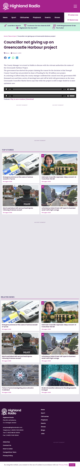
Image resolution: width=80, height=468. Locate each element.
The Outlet (60, 28)
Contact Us (7, 445)
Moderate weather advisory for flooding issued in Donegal (59, 389)
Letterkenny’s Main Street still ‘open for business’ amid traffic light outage (59, 209)
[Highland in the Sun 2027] (17, 28)
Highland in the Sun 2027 (28, 28)
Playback (37, 17)
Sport (13, 17)
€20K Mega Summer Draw (66, 26)
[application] (40, 89)
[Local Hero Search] (5, 25)
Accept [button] (72, 465)
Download (30, 99)
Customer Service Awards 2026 (38, 26)
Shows (57, 17)
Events (48, 17)
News (5, 17)
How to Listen (8, 449)
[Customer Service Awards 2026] (25, 25)
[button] (5, 58)
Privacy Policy (8, 456)
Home (6, 36)
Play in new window (17, 99)
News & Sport (13, 36)
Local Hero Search (14, 26)
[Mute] (68, 89)
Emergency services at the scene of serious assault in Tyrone (18, 178)
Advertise (6, 442)
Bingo (43, 430)
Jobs (42, 434)
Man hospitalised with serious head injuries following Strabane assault (18, 209)
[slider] (72, 89)
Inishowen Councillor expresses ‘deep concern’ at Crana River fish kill (59, 178)
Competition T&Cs (9, 452)
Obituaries (24, 17)
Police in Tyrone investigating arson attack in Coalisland (18, 389)
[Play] (6, 89)
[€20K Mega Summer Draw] (54, 25)
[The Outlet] (54, 28)
